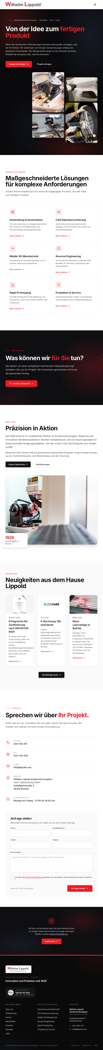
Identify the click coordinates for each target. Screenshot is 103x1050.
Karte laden (50, 941)
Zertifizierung (11, 1013)
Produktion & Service (46, 1029)
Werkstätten (11, 1021)
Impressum (75, 1045)
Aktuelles (9, 1029)
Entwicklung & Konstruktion (49, 1009)
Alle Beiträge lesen (50, 675)
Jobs (8, 1033)
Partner (9, 1017)
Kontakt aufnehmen (21, 383)
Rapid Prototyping (45, 1025)
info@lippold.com (22, 767)
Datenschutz (86, 1045)
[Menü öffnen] (94, 4)
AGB (95, 1045)
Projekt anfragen (44, 64)
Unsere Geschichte (17, 464)
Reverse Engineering (46, 1021)
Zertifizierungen (43, 464)
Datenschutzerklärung (34, 877)
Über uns (9, 1009)
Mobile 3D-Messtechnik (47, 1017)
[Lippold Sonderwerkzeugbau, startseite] (24, 4)
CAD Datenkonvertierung (48, 1013)
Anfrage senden (78, 888)
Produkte (9, 1025)
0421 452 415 (20, 744)
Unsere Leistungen (17, 64)
